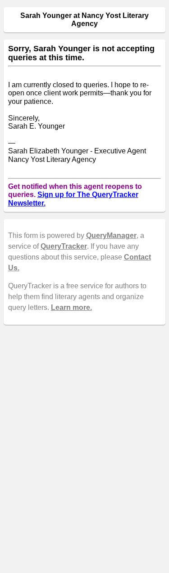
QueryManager (111, 235)
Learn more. (71, 307)
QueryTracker (64, 246)
